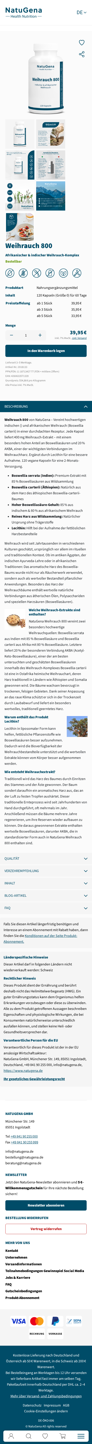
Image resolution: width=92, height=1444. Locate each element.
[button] (28, 1436)
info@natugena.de (19, 1151)
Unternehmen (16, 1257)
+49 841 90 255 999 (24, 1142)
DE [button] (80, 12)
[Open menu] (80, 1436)
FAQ (7, 908)
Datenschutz (32, 1405)
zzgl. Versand (79, 338)
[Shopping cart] (63, 1436)
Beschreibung (16, 406)
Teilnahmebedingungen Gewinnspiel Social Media (44, 1270)
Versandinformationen (23, 1264)
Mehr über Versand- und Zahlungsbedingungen (46, 1396)
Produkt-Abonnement (22, 1297)
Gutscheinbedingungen (23, 1291)
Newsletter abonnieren (46, 1205)
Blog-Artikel (15, 895)
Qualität (11, 858)
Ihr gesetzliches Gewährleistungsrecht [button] (34, 1079)
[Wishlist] (46, 1436)
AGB (66, 1405)
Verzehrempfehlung (21, 870)
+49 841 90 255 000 (24, 1136)
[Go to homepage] (24, 12)
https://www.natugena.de (23, 1070)
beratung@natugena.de (23, 1163)
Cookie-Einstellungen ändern (46, 1411)
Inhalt (9, 883)
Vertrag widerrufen (46, 1228)
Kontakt (11, 1250)
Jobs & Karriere (17, 1277)
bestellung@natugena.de (24, 1157)
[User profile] (11, 1436)
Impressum (52, 1405)
